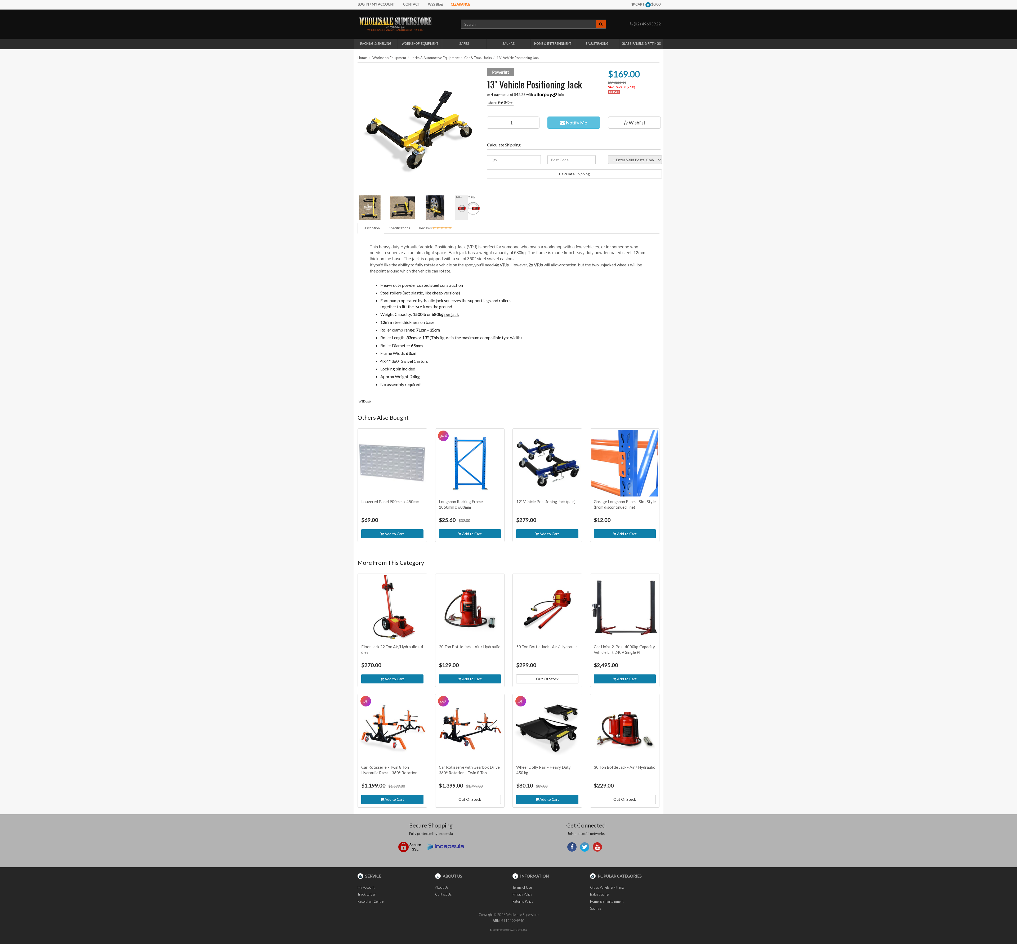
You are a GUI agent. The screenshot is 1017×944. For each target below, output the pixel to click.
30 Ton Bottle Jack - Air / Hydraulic (624, 767)
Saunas (508, 43)
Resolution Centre (370, 901)
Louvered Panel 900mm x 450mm (390, 501)
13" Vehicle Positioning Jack (518, 58)
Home (362, 58)
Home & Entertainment (552, 43)
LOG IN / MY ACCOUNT (376, 4)
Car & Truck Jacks (478, 58)
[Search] (601, 24)
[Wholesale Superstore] (395, 24)
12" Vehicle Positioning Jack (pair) (546, 501)
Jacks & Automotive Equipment (435, 58)
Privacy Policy (522, 894)
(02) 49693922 (647, 23)
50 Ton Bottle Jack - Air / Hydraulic (546, 646)
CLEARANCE (460, 4)
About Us (442, 887)
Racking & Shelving (375, 43)
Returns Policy (522, 901)
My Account (366, 887)
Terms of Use (522, 887)
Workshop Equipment (420, 43)
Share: (493, 103)
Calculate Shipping (574, 174)
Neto (524, 929)
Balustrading (597, 43)
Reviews (425, 228)
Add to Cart (394, 533)
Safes (464, 43)
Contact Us (443, 894)
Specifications (399, 228)
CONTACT (411, 4)
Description (371, 228)
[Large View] (370, 207)
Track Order (367, 894)
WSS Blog (435, 4)
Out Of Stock (547, 679)
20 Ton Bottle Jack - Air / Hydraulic (469, 646)
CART (648, 4)
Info (561, 94)
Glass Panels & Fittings (641, 43)
